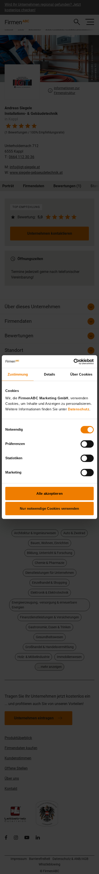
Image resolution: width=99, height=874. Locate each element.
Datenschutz (79, 409)
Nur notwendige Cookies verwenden (49, 508)
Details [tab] (49, 374)
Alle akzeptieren (49, 493)
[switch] (87, 443)
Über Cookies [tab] (81, 374)
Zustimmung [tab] (18, 374)
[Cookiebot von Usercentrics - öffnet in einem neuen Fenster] (73, 361)
